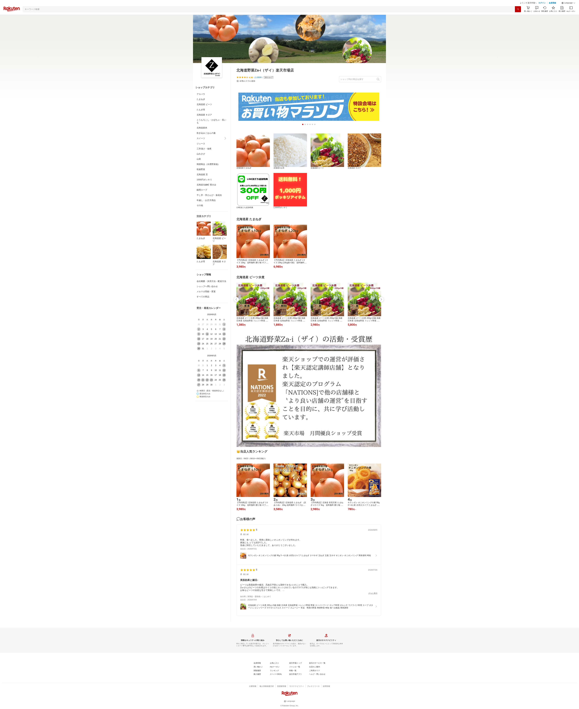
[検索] (518, 17)
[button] (568, 10)
